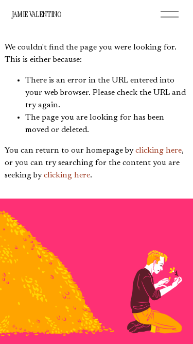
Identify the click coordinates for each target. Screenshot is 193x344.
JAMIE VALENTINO (37, 14)
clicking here (158, 150)
